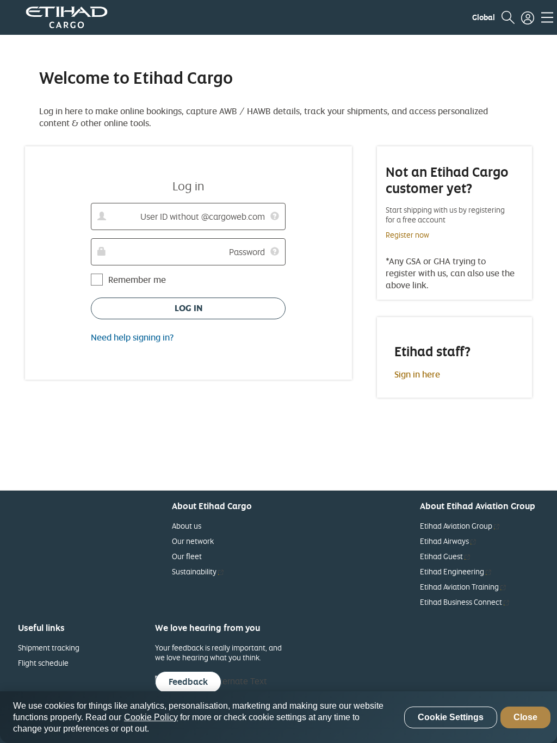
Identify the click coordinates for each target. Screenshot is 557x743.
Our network (193, 541)
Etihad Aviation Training (463, 586)
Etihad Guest (445, 556)
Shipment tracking (48, 647)
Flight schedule (43, 663)
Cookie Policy (151, 717)
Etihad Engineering (455, 571)
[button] (483, 17)
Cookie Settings (451, 717)
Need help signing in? (132, 337)
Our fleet (187, 556)
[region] (278, 717)
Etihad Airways (448, 541)
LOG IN (188, 308)
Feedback (188, 682)
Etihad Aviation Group (459, 526)
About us (186, 526)
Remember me (137, 280)
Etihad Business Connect (464, 602)
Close (525, 717)
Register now (407, 235)
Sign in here (417, 374)
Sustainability (198, 571)
